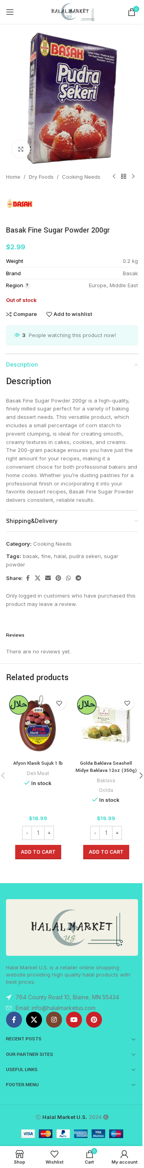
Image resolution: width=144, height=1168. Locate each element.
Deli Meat (38, 773)
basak (30, 556)
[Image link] (72, 926)
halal (60, 556)
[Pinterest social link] (58, 578)
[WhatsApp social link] (68, 578)
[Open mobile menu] (10, 12)
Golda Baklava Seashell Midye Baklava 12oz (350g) (106, 767)
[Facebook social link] (27, 578)
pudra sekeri (85, 556)
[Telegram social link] (78, 578)
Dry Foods (41, 177)
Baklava (106, 780)
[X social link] (37, 578)
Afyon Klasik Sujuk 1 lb (38, 763)
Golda (106, 790)
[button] (38, 852)
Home (13, 177)
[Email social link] (48, 578)
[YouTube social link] (74, 1020)
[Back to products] (123, 177)
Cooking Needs (81, 177)
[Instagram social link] (54, 1020)
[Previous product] (114, 177)
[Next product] (133, 177)
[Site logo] (72, 11)
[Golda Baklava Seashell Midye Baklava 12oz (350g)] (106, 724)
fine (46, 556)
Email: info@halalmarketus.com (56, 1007)
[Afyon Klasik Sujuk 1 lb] (38, 724)
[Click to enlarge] (21, 149)
